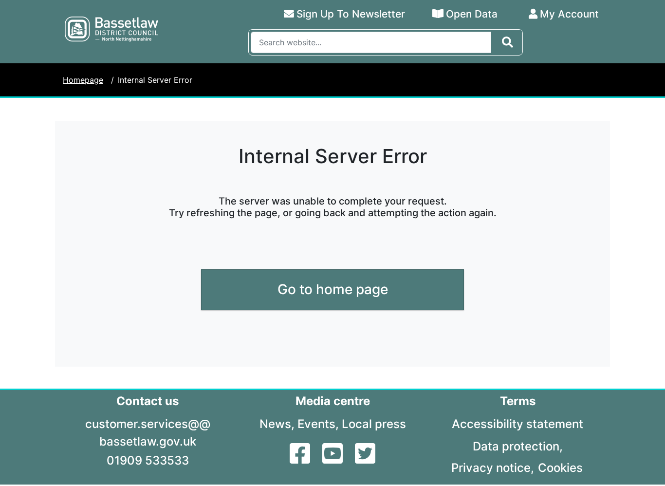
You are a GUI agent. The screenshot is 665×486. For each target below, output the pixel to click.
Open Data (472, 14)
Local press (374, 424)
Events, (318, 424)
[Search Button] (507, 42)
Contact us (147, 401)
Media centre (333, 401)
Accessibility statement (517, 424)
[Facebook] (301, 459)
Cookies (560, 468)
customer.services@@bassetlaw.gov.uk (147, 433)
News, (277, 424)
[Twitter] (365, 459)
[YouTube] (333, 459)
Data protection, (518, 446)
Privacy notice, (492, 468)
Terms (518, 401)
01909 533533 (148, 460)
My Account (569, 14)
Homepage (83, 80)
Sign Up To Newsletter (350, 14)
